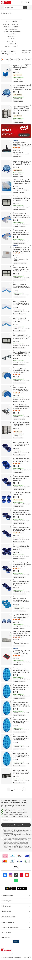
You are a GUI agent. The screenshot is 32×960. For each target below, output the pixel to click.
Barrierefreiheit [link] (27, 957)
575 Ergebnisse (13, 54)
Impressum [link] (3, 954)
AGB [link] (28, 954)
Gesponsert (27, 64)
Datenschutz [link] (21, 954)
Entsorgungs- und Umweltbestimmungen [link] (11, 957)
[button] (5, 59)
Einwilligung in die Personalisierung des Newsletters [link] (16, 841)
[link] (22, 2)
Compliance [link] (12, 954)
